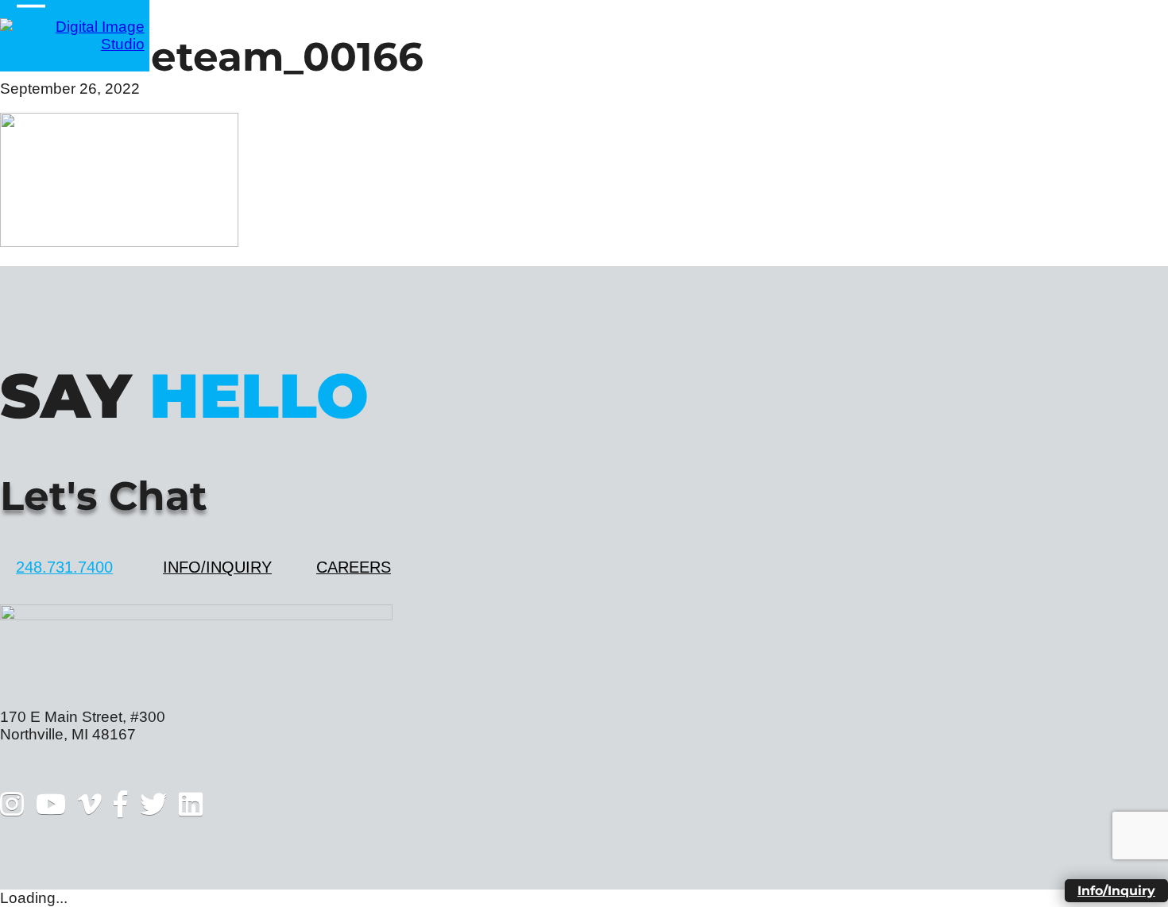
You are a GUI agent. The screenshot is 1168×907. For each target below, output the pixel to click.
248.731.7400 (64, 567)
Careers (353, 567)
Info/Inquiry (217, 567)
